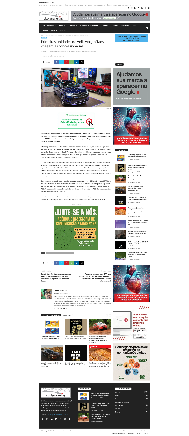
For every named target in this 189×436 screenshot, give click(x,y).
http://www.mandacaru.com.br (62, 293)
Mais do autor (67, 315)
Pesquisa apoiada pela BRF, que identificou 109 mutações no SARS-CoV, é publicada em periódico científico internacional (95, 277)
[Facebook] (128, 8)
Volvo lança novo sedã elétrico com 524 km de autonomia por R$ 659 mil (51, 365)
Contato (133, 5)
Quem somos (43, 5)
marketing (57, 253)
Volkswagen (69, 253)
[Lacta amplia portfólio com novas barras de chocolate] (52, 327)
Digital (117, 395)
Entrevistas (125, 26)
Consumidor (119, 405)
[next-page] (110, 315)
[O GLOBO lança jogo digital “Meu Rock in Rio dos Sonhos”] (76, 353)
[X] (142, 8)
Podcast (105, 26)
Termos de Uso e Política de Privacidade (107, 5)
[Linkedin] (135, 8)
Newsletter (88, 5)
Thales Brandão (48, 56)
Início (42, 35)
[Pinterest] (66, 62)
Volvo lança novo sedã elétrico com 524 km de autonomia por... (135, 189)
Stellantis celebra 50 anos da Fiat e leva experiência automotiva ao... (137, 178)
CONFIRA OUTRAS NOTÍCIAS (51, 315)
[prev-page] (107, 315)
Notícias (62, 26)
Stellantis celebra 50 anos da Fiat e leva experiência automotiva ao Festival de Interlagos (98, 339)
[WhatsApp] (145, 8)
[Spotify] (138, 8)
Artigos (72, 26)
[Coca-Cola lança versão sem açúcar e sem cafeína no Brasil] (76, 327)
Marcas (117, 412)
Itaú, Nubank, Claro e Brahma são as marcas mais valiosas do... (138, 223)
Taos (63, 253)
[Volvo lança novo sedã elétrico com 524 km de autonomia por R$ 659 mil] (52, 353)
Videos (115, 26)
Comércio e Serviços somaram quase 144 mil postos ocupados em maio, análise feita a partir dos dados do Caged (56, 277)
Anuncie (125, 5)
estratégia (49, 253)
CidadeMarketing (48, 26)
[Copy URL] (91, 62)
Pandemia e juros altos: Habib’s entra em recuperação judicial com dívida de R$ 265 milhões (100, 365)
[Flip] (86, 62)
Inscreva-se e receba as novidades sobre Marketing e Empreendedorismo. (132, 38)
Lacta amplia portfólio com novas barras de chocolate (50, 337)
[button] (147, 28)
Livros (134, 26)
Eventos (45, 30)
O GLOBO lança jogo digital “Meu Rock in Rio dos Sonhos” (75, 364)
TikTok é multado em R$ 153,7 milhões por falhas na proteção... (138, 244)
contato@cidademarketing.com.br (57, 415)
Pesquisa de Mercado (122, 402)
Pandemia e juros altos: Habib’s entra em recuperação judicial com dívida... (136, 211)
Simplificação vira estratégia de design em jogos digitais (137, 232)
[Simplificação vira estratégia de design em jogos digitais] (120, 234)
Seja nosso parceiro (76, 5)
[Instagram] (131, 8)
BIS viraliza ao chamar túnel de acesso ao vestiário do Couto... (137, 255)
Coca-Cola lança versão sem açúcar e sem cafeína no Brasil (75, 337)
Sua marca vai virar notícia (58, 5)
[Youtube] (148, 8)
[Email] (81, 62)
